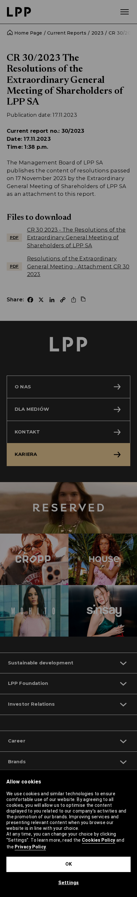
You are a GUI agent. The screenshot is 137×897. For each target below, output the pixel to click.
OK (68, 864)
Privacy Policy (30, 846)
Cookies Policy (98, 840)
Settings (68, 882)
